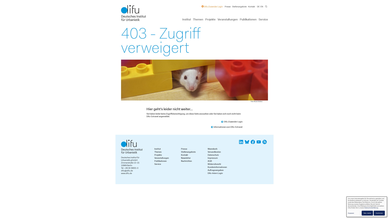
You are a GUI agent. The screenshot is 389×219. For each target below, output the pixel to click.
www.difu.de (126, 173)
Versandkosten (214, 152)
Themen (198, 19)
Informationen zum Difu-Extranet (228, 127)
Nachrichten (186, 161)
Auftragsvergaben (216, 170)
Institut (186, 19)
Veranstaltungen (228, 19)
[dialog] (366, 207)
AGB (210, 161)
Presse (228, 6)
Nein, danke (367, 213)
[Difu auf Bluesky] (247, 143)
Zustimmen (379, 213)
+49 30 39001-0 (131, 168)
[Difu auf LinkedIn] (241, 143)
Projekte (210, 19)
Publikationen (248, 19)
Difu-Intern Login (215, 173)
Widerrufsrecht (214, 164)
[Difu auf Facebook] (253, 143)
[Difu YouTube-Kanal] (259, 143)
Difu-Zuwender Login (233, 121)
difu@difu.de (127, 170)
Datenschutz (213, 155)
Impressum (213, 158)
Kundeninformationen (217, 167)
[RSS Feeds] (265, 143)
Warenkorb (212, 149)
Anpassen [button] (351, 213)
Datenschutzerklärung (371, 208)
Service (263, 19)
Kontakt (251, 6)
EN (261, 6)
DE (258, 6)
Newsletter (186, 158)
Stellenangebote (239, 6)
